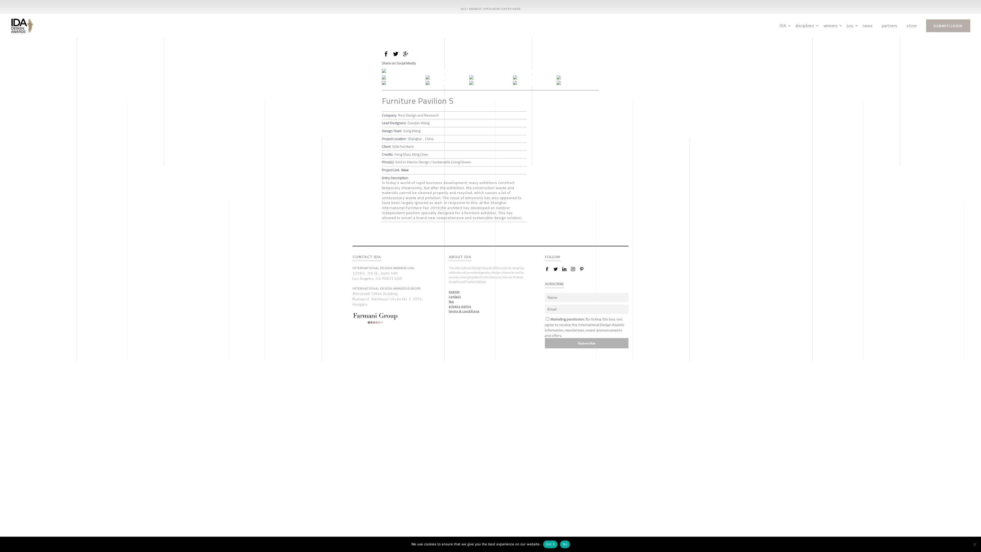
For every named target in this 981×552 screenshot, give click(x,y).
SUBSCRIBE (554, 284)
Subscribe (586, 343)
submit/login (948, 25)
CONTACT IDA (367, 257)
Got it (550, 544)
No (565, 544)
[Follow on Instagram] (575, 269)
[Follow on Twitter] (558, 269)
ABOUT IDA (460, 257)
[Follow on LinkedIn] (566, 269)
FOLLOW (552, 257)
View (405, 170)
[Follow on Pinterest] (584, 269)
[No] (974, 544)
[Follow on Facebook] (549, 269)
